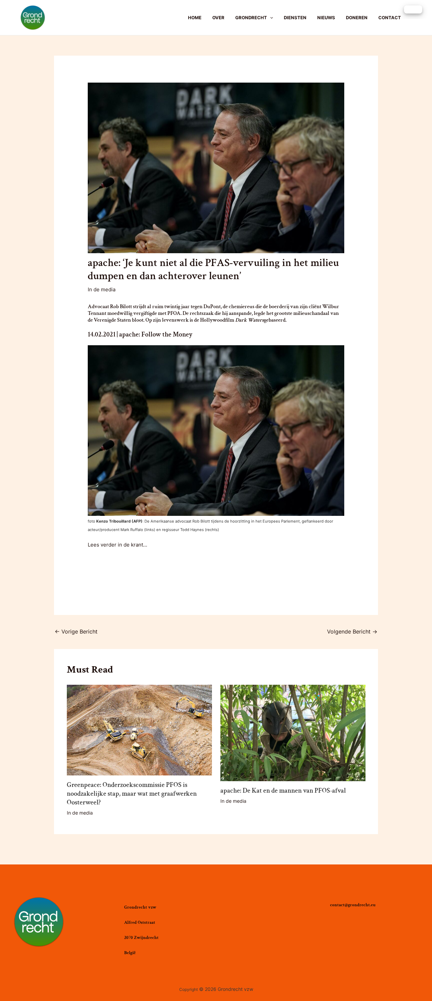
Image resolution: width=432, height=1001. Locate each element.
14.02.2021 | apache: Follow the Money (140, 334)
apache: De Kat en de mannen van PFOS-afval (283, 790)
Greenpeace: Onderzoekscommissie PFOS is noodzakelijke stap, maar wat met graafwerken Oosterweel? (132, 794)
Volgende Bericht (352, 631)
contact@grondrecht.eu (353, 905)
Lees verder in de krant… (117, 544)
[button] (413, 9)
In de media (101, 289)
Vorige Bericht (76, 631)
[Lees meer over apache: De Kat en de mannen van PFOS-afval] (293, 732)
